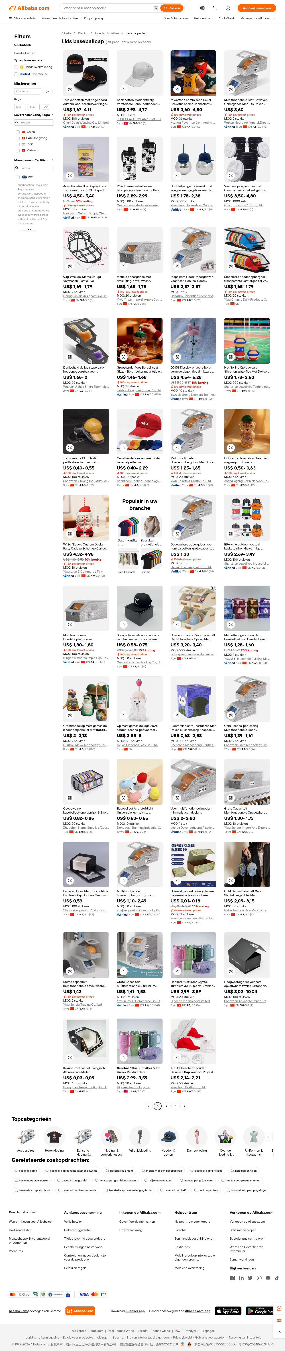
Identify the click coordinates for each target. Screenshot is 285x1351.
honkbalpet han (208, 1190)
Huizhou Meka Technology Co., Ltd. (86, 745)
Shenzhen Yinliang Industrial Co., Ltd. (86, 481)
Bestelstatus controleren (247, 1238)
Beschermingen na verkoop (83, 1247)
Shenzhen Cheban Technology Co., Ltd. (140, 481)
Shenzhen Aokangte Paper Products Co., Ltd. (247, 1001)
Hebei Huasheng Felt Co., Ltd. (191, 567)
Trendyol (190, 1331)
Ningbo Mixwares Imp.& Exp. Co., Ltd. (86, 658)
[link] (279, 1308)
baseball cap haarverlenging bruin (130, 1190)
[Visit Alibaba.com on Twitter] (250, 1278)
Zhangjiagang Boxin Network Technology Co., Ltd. (247, 481)
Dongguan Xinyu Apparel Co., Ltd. (86, 296)
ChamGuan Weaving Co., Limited (86, 122)
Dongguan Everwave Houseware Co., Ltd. (193, 654)
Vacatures (16, 1251)
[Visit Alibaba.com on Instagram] (259, 1278)
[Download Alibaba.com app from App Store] (228, 1310)
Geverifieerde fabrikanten (137, 1221)
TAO (177, 1331)
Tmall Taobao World (120, 1331)
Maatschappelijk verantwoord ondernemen (29, 1240)
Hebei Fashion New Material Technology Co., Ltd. (247, 910)
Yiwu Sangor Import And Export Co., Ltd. (247, 827)
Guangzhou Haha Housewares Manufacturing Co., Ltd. (140, 205)
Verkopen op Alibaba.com (247, 1221)
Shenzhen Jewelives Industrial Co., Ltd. (247, 563)
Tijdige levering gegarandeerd (84, 1238)
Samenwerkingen (242, 1259)
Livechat (181, 1230)
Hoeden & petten (107, 33)
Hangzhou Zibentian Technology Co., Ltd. (193, 296)
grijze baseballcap (160, 1180)
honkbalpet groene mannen (243, 1180)
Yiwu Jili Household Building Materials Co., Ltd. (247, 658)
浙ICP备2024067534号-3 (256, 1344)
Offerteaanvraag (130, 1230)
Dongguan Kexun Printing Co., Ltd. (86, 1087)
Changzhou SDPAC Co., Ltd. (243, 205)
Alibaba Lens (18, 1311)
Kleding (83, 33)
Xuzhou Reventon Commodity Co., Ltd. (193, 122)
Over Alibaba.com (22, 1212)
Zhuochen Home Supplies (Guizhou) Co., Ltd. (86, 827)
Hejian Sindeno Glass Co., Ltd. (137, 745)
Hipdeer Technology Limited (190, 1001)
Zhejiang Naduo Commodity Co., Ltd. (140, 910)
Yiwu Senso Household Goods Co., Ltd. (193, 205)
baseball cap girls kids (208, 1170)
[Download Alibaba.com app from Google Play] (261, 1310)
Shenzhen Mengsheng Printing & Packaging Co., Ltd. (193, 745)
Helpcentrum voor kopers (192, 1221)
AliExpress (79, 1331)
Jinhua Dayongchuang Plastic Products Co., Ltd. (193, 827)
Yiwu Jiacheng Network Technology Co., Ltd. (193, 394)
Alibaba (66, 33)
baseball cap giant (121, 1170)
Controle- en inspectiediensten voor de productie (86, 1257)
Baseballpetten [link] (136, 33)
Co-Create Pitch (20, 1230)
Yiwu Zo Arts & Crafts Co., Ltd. (191, 481)
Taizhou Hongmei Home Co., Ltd (139, 390)
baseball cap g (28, 1170)
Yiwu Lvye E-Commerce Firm (83, 571)
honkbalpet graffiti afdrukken (118, 1180)
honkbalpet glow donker (34, 1180)
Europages (207, 1331)
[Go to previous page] (149, 1106)
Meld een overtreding (189, 1268)
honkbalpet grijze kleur (198, 1180)
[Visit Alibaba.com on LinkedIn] (241, 1278)
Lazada (142, 1331)
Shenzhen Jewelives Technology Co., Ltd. (247, 386)
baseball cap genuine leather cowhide (73, 1170)
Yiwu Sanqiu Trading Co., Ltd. (82, 1004)
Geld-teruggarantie (77, 1230)
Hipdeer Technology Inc (133, 1087)
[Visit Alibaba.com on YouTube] (268, 1278)
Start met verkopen (243, 1230)
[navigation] (34, 570)
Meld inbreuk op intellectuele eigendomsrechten (195, 1257)
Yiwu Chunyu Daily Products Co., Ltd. (247, 299)
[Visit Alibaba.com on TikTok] (277, 1278)
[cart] (216, 8)
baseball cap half (175, 1190)
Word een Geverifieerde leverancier (246, 1249)
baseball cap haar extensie (79, 1190)
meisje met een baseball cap (164, 1170)
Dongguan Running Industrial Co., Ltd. (140, 827)
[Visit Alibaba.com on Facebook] (232, 1278)
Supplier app (135, 1311)
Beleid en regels (75, 1268)
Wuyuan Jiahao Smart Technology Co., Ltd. (86, 386)
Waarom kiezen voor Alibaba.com (31, 1221)
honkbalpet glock (245, 1170)
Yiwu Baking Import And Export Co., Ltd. (86, 910)
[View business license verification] (183, 1344)
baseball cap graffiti (74, 1180)
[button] (156, 8)
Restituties (182, 1247)
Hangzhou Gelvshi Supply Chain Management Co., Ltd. (86, 213)
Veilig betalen (73, 1221)
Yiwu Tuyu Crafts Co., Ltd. (188, 1087)
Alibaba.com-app (197, 1311)
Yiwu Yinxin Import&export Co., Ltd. (140, 299)
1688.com (97, 1331)
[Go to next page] (184, 1106)
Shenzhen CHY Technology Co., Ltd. (247, 745)
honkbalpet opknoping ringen (249, 1190)
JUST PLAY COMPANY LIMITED (139, 119)
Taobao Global (161, 1331)
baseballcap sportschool (34, 1190)
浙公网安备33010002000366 (215, 1344)
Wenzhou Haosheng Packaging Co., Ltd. (193, 918)
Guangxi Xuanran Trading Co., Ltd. (140, 662)
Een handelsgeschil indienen (194, 1238)
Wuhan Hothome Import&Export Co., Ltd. (247, 122)
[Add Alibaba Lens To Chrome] (80, 1310)
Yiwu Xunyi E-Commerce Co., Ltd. (140, 1001)
